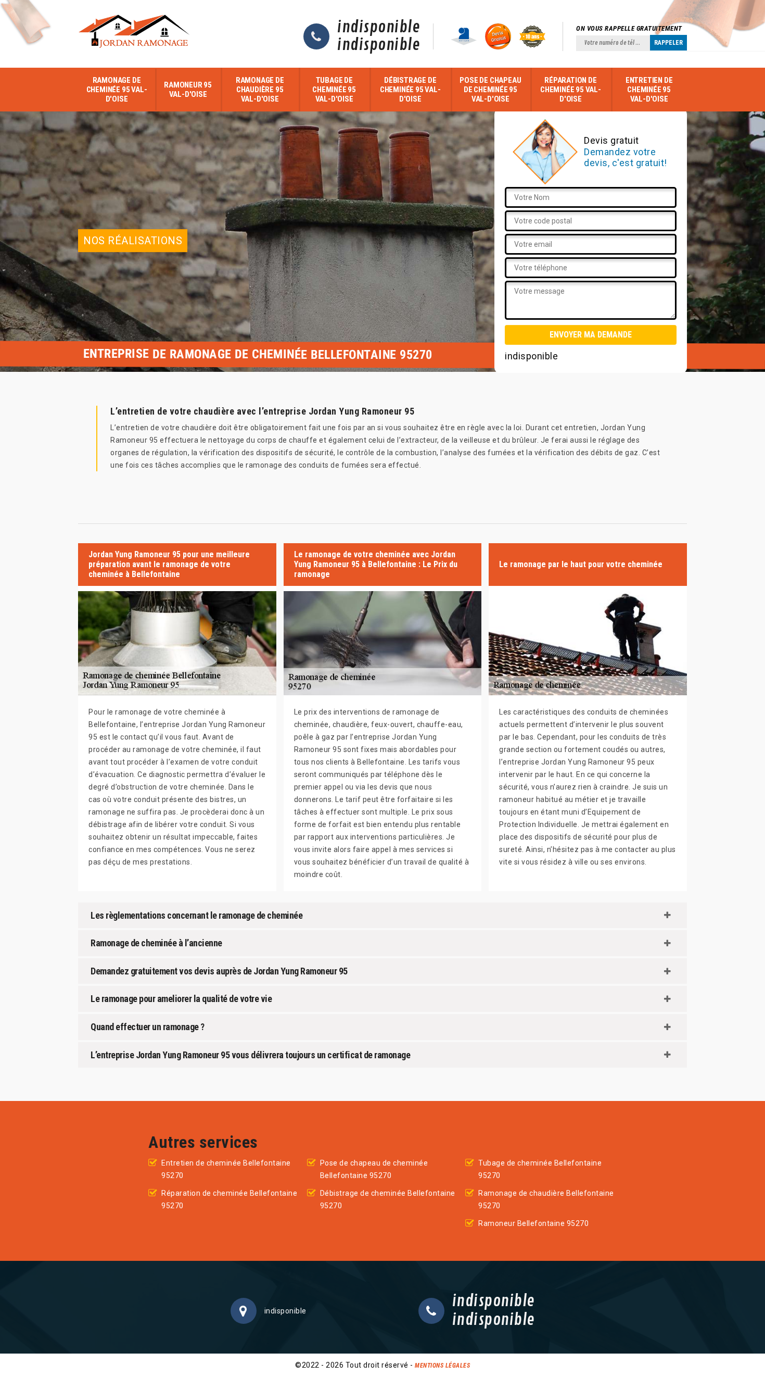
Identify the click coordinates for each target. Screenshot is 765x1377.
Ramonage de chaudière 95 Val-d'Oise (260, 90)
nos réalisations (132, 240)
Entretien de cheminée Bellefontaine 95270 (226, 1169)
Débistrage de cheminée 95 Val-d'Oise (410, 90)
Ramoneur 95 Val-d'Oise (188, 89)
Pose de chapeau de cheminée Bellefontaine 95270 (374, 1169)
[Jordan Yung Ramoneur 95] (135, 33)
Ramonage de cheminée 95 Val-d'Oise (116, 90)
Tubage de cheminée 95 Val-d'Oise (334, 90)
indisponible (378, 27)
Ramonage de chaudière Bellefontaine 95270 (546, 1199)
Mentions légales (442, 1365)
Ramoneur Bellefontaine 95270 (533, 1223)
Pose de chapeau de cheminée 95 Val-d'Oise (490, 90)
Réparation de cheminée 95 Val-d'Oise (570, 90)
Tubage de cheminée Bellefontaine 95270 (540, 1169)
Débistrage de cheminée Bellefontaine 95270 (387, 1199)
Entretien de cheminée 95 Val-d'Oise (649, 90)
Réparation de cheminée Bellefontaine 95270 (229, 1199)
